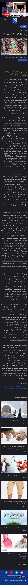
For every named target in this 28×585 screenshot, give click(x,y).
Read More (7, 14)
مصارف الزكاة (6, 388)
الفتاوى (24, 423)
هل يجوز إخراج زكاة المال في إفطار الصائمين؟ (16, 386)
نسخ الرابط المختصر (23, 60)
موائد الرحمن (23, 388)
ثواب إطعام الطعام (15, 388)
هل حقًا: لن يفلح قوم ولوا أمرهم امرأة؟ (15, 205)
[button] (27, 1)
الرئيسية (25, 30)
